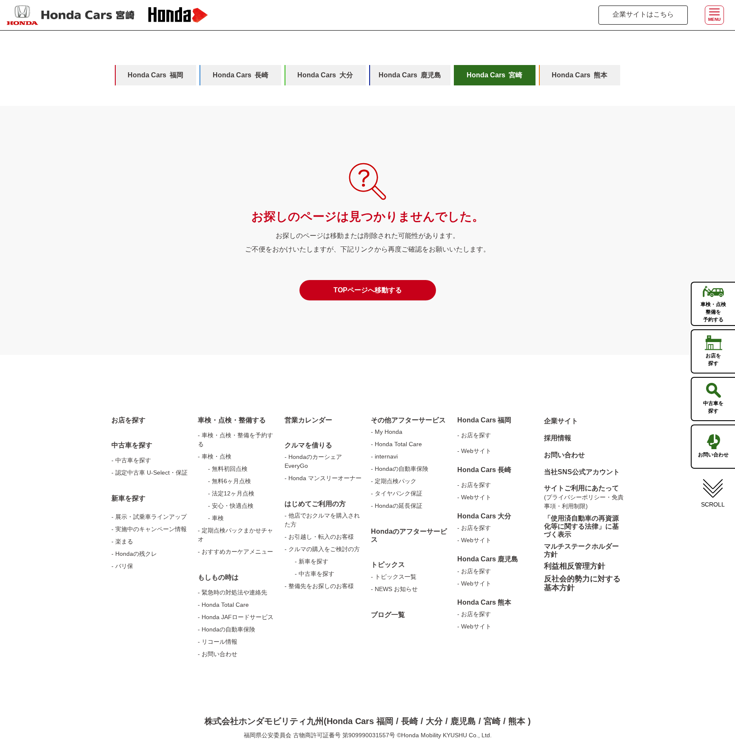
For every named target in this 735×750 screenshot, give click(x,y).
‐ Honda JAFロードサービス (235, 617)
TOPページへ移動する (367, 290)
